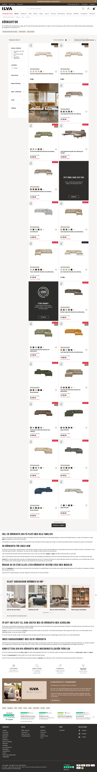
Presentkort (92, 4)
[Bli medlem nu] (25, 690)
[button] (56, 72)
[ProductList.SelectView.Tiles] (69, 40)
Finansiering (20, 4)
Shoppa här (73, 196)
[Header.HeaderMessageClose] (95, 1)
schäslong (25, 630)
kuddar (22, 652)
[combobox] (81, 40)
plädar (25, 652)
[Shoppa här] (74, 180)
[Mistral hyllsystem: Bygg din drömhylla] (81, 597)
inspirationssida (12, 655)
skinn (53, 553)
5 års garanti (84, 4)
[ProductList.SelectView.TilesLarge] (66, 40)
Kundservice (12, 4)
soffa (3, 539)
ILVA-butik (40, 658)
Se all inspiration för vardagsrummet (17, 616)
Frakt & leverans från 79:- (73, 4)
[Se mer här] (43, 301)
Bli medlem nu (55, 700)
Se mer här (43, 317)
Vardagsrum (18, 17)
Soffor (23, 17)
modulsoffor (10, 568)
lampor (85, 652)
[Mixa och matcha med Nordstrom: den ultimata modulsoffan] (59, 597)
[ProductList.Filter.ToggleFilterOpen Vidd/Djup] (24, 108)
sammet (48, 553)
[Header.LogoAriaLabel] (7, 8)
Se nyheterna (43, 119)
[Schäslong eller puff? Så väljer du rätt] (37, 597)
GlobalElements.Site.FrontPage (8, 17)
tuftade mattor (79, 652)
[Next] (96, 595)
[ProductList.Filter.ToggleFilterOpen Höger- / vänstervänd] (24, 91)
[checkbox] (18, 52)
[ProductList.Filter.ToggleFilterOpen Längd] (24, 99)
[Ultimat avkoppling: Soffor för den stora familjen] (16, 597)
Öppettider (4, 4)
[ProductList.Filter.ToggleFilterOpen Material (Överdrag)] (24, 83)
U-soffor (4, 630)
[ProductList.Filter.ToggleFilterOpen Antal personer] (24, 75)
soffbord (91, 652)
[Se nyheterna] (43, 103)
